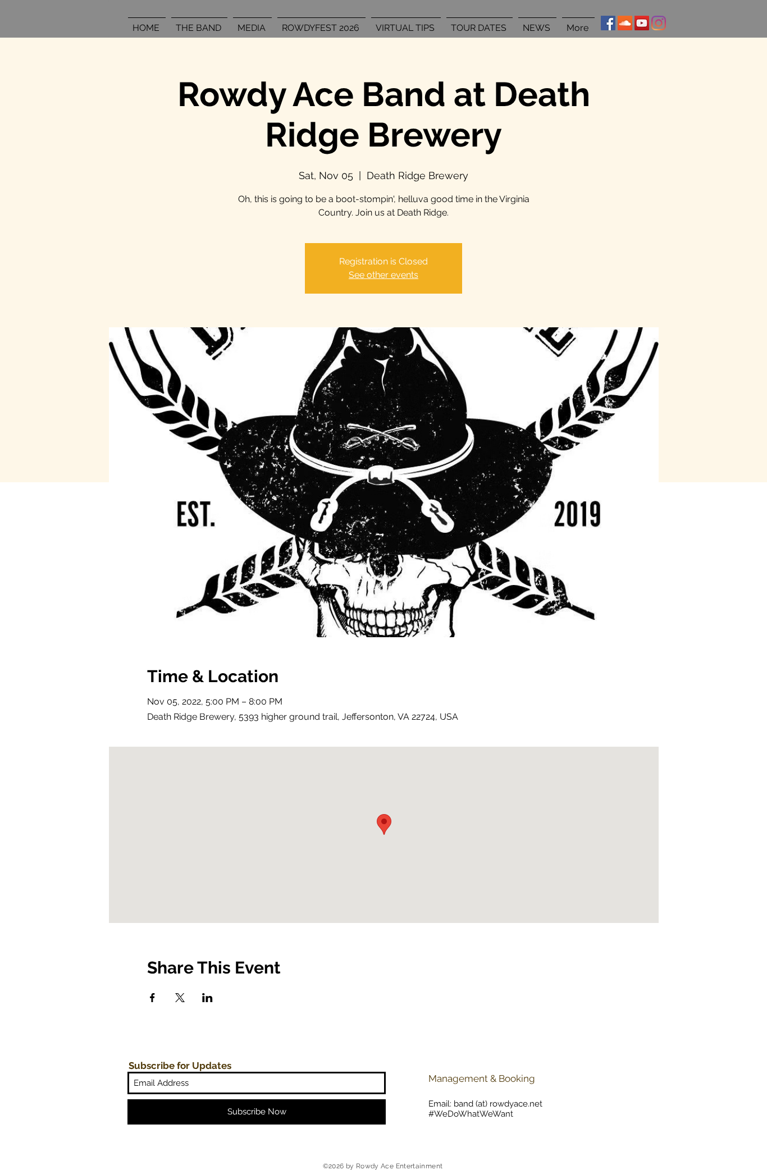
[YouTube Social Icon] (641, 23)
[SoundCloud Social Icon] (625, 23)
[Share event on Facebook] (152, 997)
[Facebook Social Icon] (608, 23)
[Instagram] (658, 23)
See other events (383, 274)
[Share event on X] (180, 997)
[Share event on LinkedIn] (207, 997)
